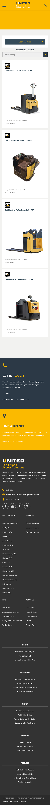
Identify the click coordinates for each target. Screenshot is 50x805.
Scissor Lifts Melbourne (25, 691)
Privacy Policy (31, 625)
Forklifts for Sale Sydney (25, 711)
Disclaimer (14, 802)
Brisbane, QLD (7, 545)
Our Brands (30, 607)
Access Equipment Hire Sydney (25, 719)
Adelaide (25, 763)
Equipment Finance (33, 528)
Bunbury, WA (7, 532)
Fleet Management (32, 532)
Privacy (5, 802)
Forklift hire (6, 607)
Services (30, 516)
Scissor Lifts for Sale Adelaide (25, 778)
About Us (30, 600)
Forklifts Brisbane (25, 742)
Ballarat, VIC (6, 584)
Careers (28, 621)
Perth (25, 645)
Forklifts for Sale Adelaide (25, 770)
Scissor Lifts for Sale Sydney (25, 723)
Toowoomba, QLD (8, 549)
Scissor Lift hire (7, 616)
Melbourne (25, 672)
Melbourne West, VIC (9, 575)
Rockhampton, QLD (9, 554)
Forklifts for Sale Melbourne (25, 679)
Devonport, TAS (8, 588)
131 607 (5, 393)
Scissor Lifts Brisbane (25, 746)
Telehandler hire (7, 625)
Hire (4, 600)
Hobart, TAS (6, 593)
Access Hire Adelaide (25, 774)
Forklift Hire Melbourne (25, 683)
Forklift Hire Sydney (25, 715)
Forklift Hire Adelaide (25, 782)
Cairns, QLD (6, 562)
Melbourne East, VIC (9, 580)
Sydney (25, 704)
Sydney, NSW (7, 567)
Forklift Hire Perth (25, 656)
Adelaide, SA (7, 541)
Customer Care (31, 616)
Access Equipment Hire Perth (25, 660)
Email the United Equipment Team (22, 495)
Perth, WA (6, 528)
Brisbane (25, 735)
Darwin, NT (6, 536)
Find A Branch (8, 516)
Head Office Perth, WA (10, 523)
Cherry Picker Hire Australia (12, 621)
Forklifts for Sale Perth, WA (25, 652)
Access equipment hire (10, 612)
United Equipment (25, 5)
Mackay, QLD (7, 558)
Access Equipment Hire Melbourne (25, 687)
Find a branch (12, 499)
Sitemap (23, 802)
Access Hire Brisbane (25, 750)
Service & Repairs (32, 523)
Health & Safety (31, 612)
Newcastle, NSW (8, 571)
